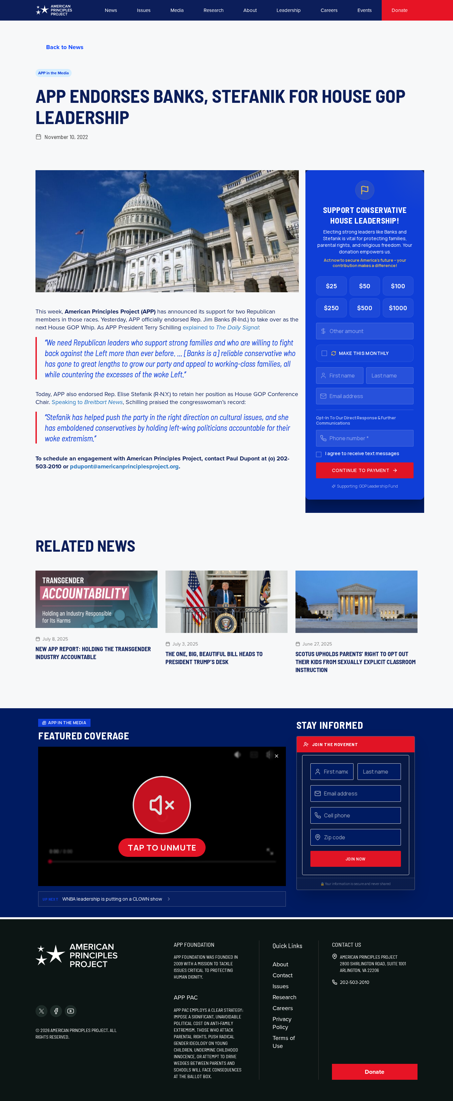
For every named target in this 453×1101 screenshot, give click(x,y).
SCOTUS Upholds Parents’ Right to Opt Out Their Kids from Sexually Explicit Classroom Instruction (355, 661)
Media (177, 10)
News (111, 10)
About (250, 10)
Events (364, 10)
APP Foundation (194, 944)
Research (214, 10)
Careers (329, 10)
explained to (221, 327)
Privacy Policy (282, 1023)
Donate (400, 10)
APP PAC (186, 997)
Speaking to (87, 402)
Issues (144, 10)
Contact (282, 975)
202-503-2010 (354, 982)
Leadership (289, 10)
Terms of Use (284, 1042)
